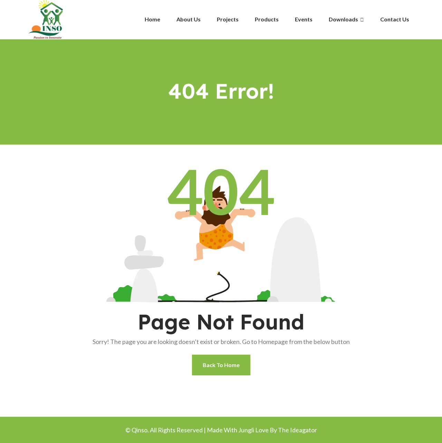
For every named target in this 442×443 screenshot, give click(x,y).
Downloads (344, 19)
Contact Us (394, 19)
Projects (228, 19)
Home (152, 19)
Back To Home (221, 365)
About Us (188, 19)
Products (267, 19)
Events (304, 19)
